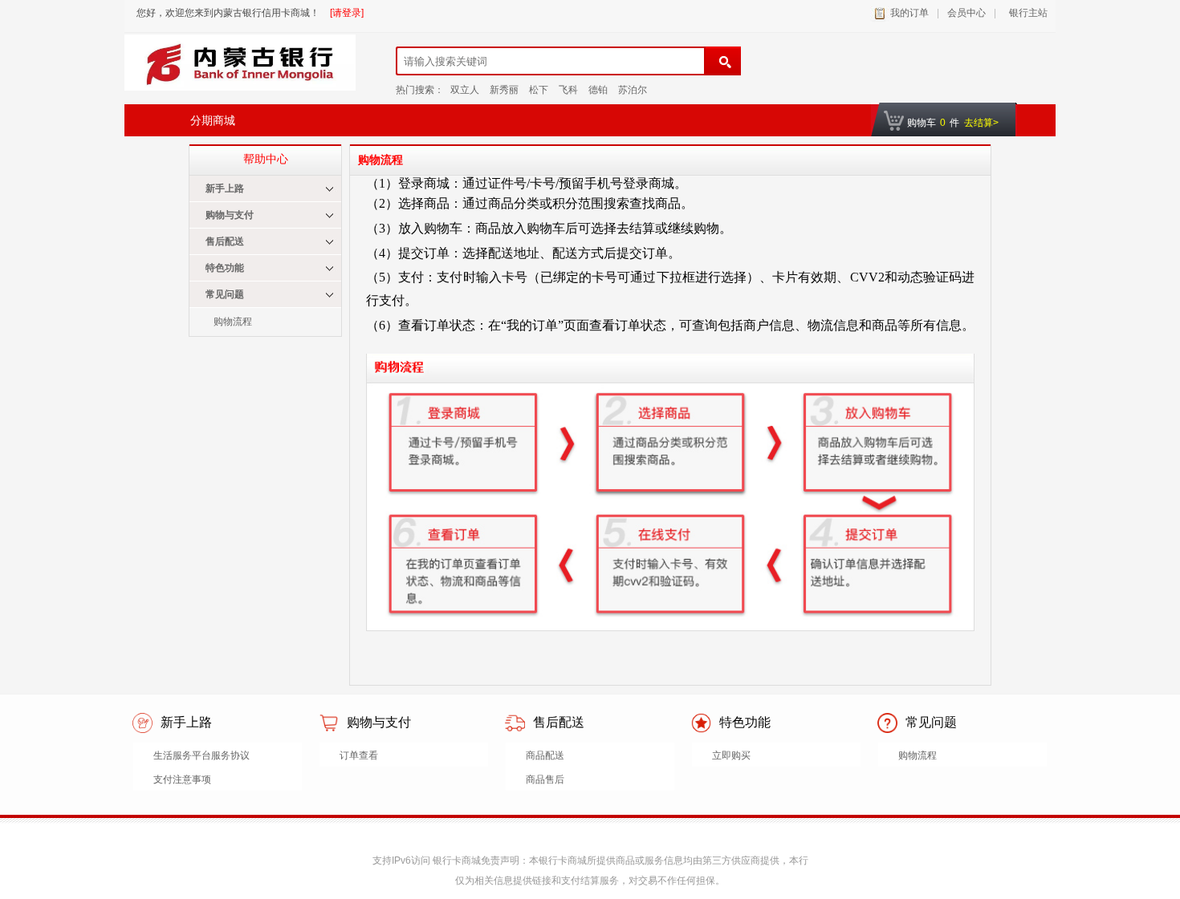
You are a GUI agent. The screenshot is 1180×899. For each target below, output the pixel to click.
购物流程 (233, 321)
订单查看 (359, 755)
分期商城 (212, 120)
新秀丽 (504, 89)
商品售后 (545, 779)
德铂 (598, 89)
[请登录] (347, 12)
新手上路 (224, 188)
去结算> (981, 122)
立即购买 (731, 755)
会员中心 (966, 12)
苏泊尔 (632, 89)
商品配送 (545, 755)
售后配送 (224, 241)
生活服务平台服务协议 (201, 755)
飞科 (568, 89)
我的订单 (909, 12)
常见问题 (224, 294)
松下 (538, 89)
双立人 (464, 89)
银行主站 (1026, 12)
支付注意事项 (182, 779)
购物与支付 (229, 215)
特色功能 (224, 267)
